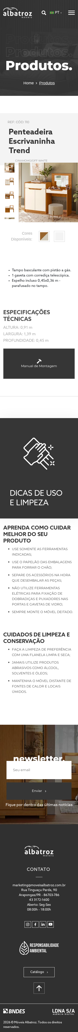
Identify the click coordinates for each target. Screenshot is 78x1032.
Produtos (47, 83)
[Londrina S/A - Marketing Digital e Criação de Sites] (63, 1012)
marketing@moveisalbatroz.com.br (39, 885)
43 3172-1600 (39, 900)
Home (28, 83)
